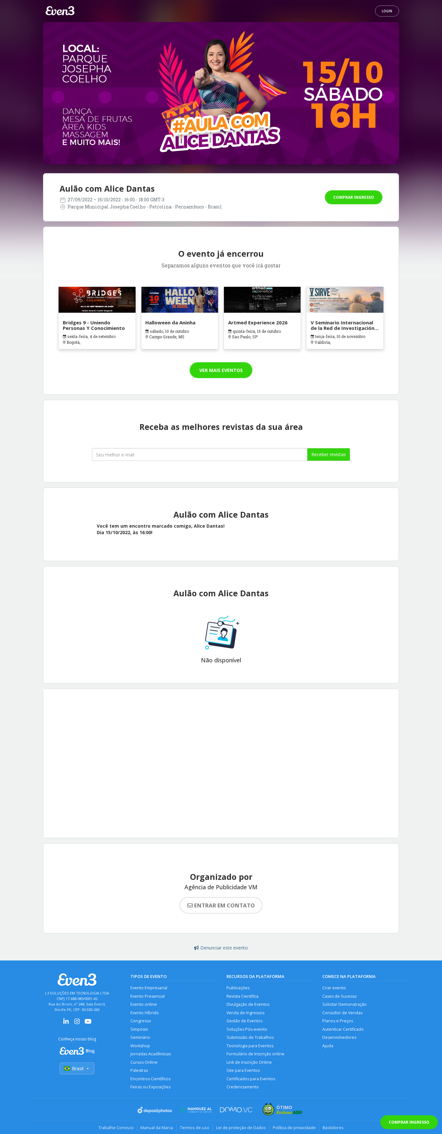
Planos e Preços (337, 1021)
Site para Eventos (243, 1070)
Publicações (238, 988)
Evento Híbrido (144, 1013)
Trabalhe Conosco (116, 1127)
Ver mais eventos (221, 370)
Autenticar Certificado (343, 1029)
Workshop (140, 1046)
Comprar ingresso (353, 197)
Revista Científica (243, 996)
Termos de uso (194, 1127)
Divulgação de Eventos (248, 1004)
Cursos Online (144, 1062)
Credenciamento (243, 1087)
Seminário (140, 1037)
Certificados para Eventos (251, 1079)
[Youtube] (88, 1023)
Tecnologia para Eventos (250, 1046)
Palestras (139, 1070)
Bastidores (333, 1127)
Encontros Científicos (150, 1079)
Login (387, 11)
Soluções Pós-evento (247, 1029)
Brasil (77, 1068)
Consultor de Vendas (342, 1013)
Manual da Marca (156, 1127)
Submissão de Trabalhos (250, 1037)
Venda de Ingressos (245, 1013)
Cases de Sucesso (339, 996)
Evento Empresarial (148, 988)
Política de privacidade (294, 1127)
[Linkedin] (66, 1023)
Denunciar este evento (224, 948)
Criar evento (334, 988)
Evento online (143, 1004)
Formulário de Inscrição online (255, 1054)
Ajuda (327, 1046)
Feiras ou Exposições (150, 1087)
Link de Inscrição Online (249, 1062)
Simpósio (139, 1029)
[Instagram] (77, 1023)
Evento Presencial (147, 996)
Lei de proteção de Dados (241, 1127)
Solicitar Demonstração (344, 1004)
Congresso (140, 1021)
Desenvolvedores (339, 1037)
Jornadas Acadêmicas (150, 1054)
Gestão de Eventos (244, 1021)
